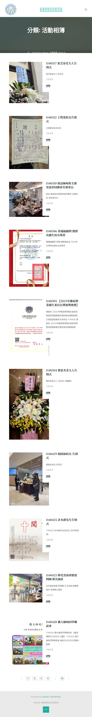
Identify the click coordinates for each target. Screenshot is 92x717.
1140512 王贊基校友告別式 (61, 119)
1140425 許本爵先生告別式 (61, 522)
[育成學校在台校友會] (11, 9)
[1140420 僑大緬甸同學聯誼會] (29, 643)
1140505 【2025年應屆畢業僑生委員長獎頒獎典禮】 (62, 303)
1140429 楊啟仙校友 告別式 (62, 456)
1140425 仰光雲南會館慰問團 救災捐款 (61, 577)
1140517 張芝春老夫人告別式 (61, 65)
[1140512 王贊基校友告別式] (29, 142)
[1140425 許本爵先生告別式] (29, 539)
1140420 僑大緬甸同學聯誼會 (61, 624)
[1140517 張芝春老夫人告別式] (29, 82)
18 (62, 678)
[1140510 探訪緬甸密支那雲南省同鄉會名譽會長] (29, 199)
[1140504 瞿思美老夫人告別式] (29, 404)
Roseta (45, 697)
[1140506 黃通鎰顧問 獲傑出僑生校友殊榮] (29, 258)
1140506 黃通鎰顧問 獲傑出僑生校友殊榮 (62, 233)
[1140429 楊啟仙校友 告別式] (29, 479)
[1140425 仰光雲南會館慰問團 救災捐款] (29, 588)
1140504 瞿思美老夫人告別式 (61, 372)
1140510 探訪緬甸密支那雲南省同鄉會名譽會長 (61, 185)
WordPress (56, 697)
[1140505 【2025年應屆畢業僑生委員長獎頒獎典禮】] (29, 328)
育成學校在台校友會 (51, 9)
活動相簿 (49, 79)
